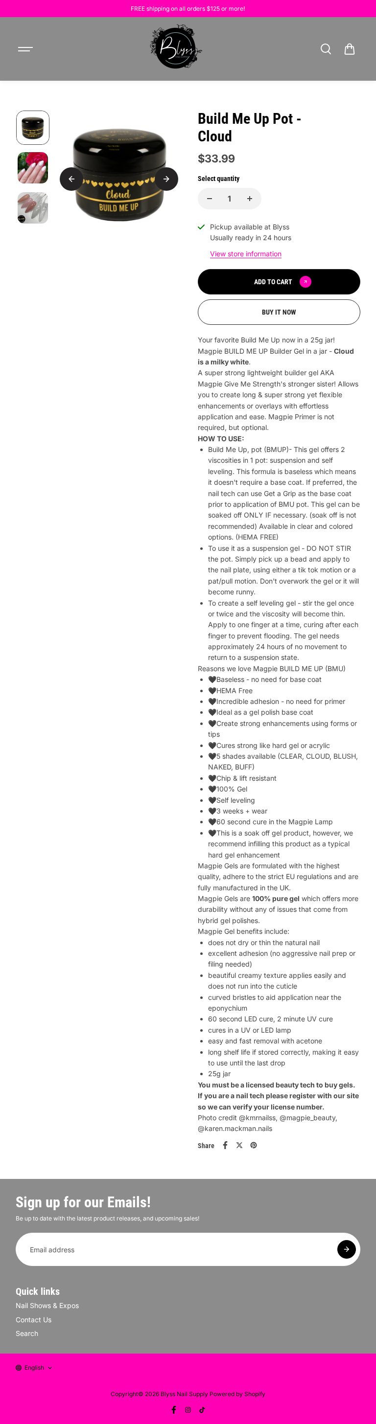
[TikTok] (202, 1410)
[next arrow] (166, 179)
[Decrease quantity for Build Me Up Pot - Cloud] (209, 198)
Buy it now (279, 312)
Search (27, 1333)
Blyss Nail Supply (184, 1394)
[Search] (325, 49)
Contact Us (33, 1319)
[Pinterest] (253, 1145)
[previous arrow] (71, 179)
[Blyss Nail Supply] (176, 49)
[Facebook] (225, 1145)
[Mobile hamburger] (26, 49)
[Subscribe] (346, 1249)
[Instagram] (188, 1410)
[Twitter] (239, 1145)
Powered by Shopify (237, 1394)
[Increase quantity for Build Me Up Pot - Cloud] (250, 198)
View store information (246, 253)
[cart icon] (349, 49)
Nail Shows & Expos (47, 1305)
